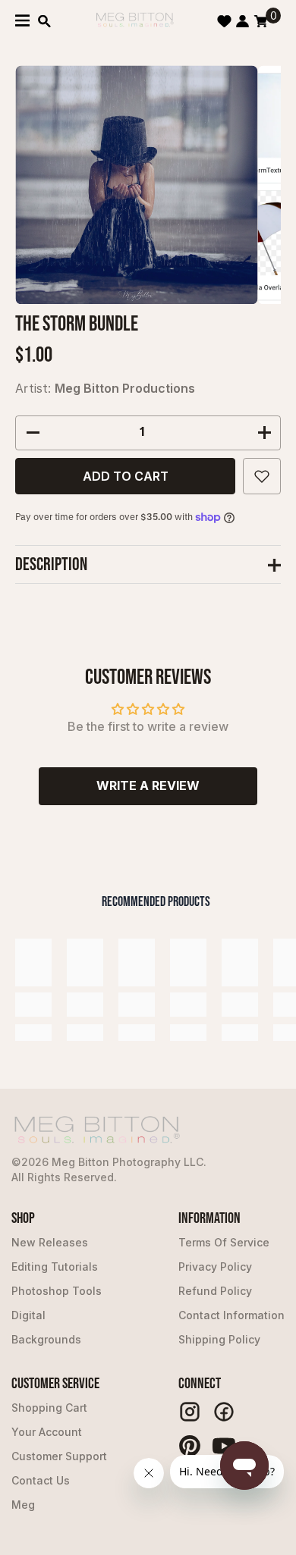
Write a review (148, 785)
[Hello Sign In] (242, 21)
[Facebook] (224, 1411)
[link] (33, 1004)
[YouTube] (224, 1445)
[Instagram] (189, 1411)
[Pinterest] (189, 1445)
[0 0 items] (260, 21)
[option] (136, 184)
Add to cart (125, 476)
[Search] (44, 21)
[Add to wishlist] (262, 476)
